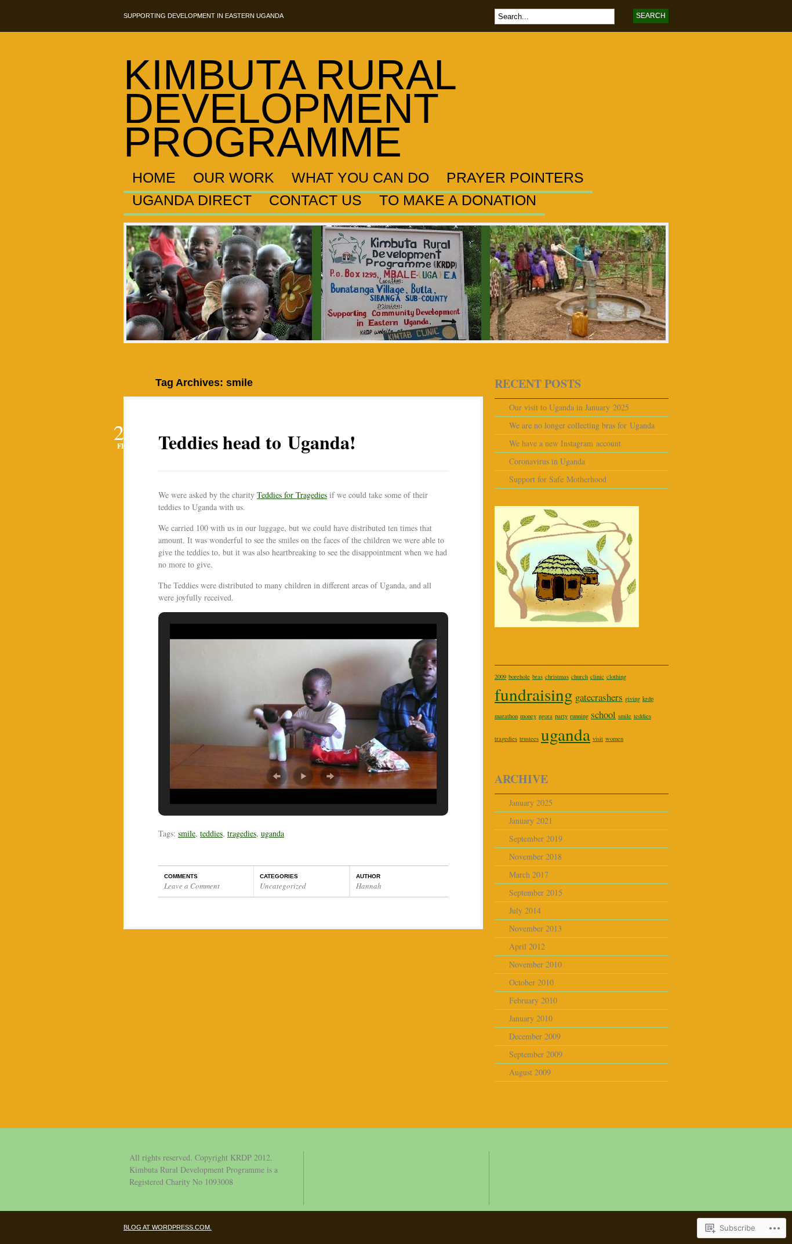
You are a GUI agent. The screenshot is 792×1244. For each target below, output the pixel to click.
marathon (506, 716)
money (528, 716)
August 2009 (530, 1072)
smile (186, 833)
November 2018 (535, 856)
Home (154, 177)
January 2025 (531, 802)
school (603, 714)
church (579, 676)
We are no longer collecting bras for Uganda (582, 425)
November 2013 (535, 928)
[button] (276, 776)
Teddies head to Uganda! (257, 442)
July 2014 (525, 910)
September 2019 (535, 838)
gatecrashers (599, 697)
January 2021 (531, 820)
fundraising (534, 694)
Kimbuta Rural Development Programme (289, 108)
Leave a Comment (192, 886)
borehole (519, 676)
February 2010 (533, 1000)
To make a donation (457, 200)
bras (537, 676)
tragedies (241, 833)
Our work (233, 177)
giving (632, 698)
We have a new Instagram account (565, 443)
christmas (557, 676)
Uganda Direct (192, 200)
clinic (597, 676)
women (614, 738)
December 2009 (535, 1036)
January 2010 (531, 1018)
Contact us (315, 200)
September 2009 (535, 1054)
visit (598, 738)
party (561, 716)
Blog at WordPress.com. (167, 1227)
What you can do (360, 177)
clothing (616, 676)
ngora (546, 716)
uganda (272, 833)
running (579, 716)
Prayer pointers (515, 177)
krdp (647, 698)
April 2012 (527, 946)
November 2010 (535, 964)
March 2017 (528, 874)
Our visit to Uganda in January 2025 (569, 407)
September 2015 (535, 892)
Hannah (369, 886)
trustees (529, 738)
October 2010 (531, 982)
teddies (211, 833)
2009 (500, 676)
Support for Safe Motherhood (557, 479)
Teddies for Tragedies (292, 494)
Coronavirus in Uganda (547, 461)
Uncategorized (283, 886)
